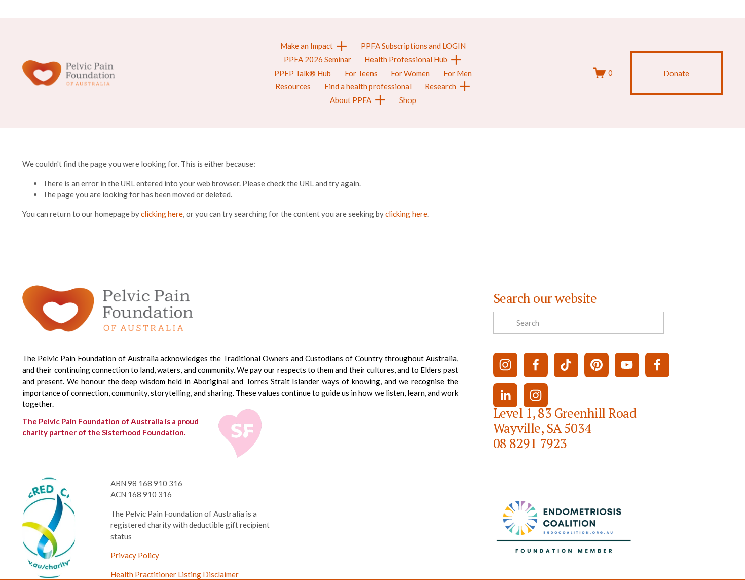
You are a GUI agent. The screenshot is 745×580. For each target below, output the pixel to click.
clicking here (162, 213)
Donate (676, 73)
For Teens (361, 73)
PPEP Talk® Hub (302, 73)
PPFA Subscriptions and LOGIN (413, 45)
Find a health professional (368, 86)
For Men (457, 73)
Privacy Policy (134, 555)
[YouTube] (627, 365)
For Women (410, 73)
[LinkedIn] (505, 395)
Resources (293, 86)
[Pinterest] (596, 365)
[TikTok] (566, 365)
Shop (407, 100)
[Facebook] (536, 365)
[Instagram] (505, 365)
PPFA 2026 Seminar (317, 59)
